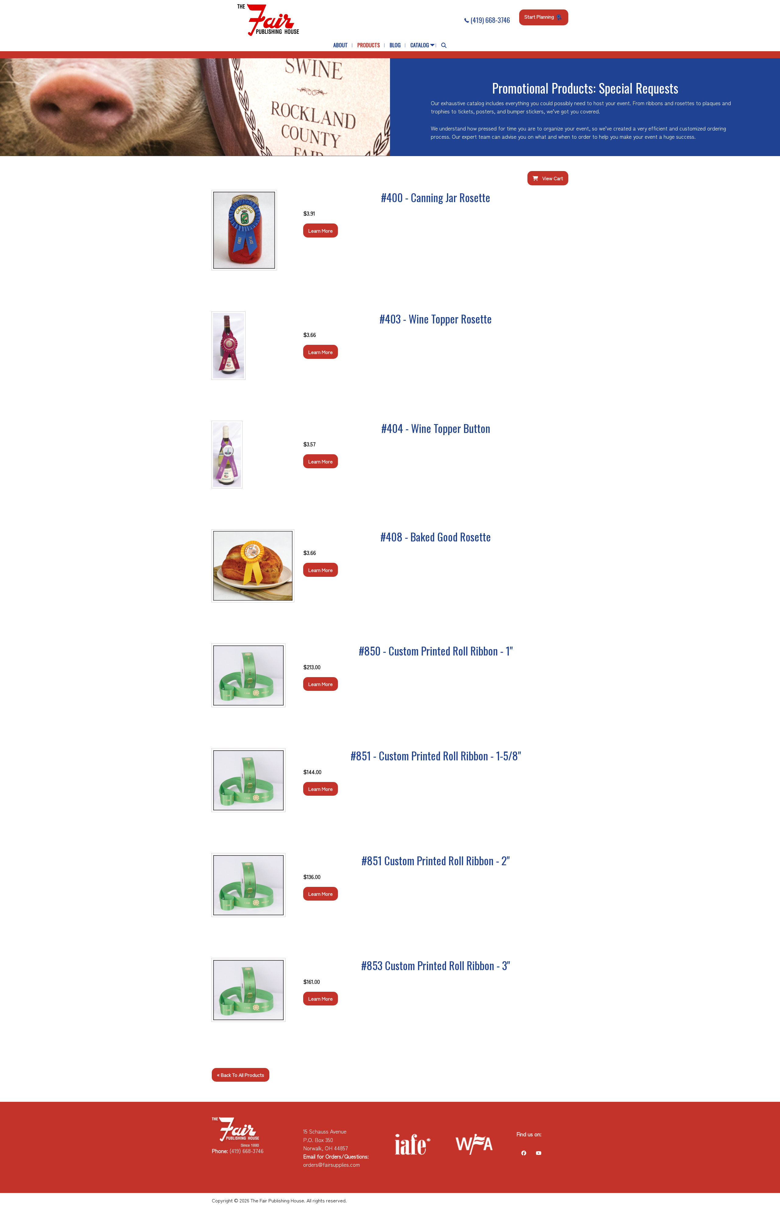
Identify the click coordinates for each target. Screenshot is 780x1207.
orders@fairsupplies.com (331, 1164)
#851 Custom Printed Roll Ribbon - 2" (436, 860)
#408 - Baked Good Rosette (436, 536)
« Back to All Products (240, 1074)
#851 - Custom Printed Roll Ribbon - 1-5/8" (436, 755)
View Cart (552, 178)
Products (368, 45)
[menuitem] (340, 45)
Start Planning (539, 16)
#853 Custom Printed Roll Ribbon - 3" (435, 965)
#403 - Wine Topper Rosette (436, 318)
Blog (395, 45)
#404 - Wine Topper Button (435, 428)
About (340, 45)
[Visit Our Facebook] (523, 1153)
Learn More (320, 230)
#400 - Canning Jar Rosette (435, 197)
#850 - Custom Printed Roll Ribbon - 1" (436, 650)
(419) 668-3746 (489, 20)
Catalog (419, 45)
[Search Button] (444, 45)
